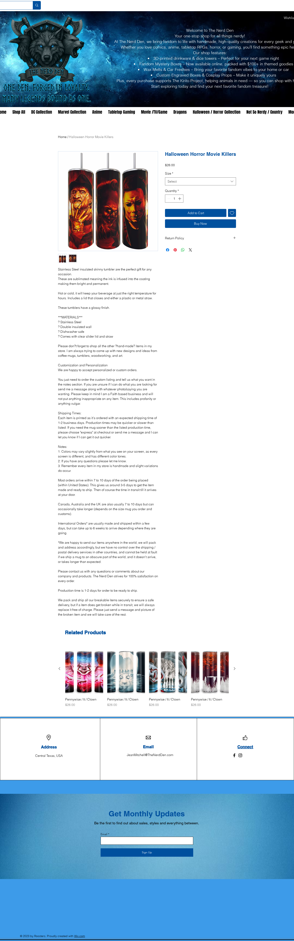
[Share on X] (190, 249)
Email (104, 834)
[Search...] (37, 5)
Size (169, 173)
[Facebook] (234, 755)
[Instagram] (240, 755)
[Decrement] (168, 198)
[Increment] (180, 198)
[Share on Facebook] (167, 249)
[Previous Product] (59, 668)
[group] (147, 677)
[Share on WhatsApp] (182, 249)
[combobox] (200, 181)
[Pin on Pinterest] (175, 249)
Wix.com (79, 936)
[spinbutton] (174, 198)
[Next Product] (234, 668)
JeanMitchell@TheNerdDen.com (150, 755)
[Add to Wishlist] (232, 213)
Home (62, 137)
